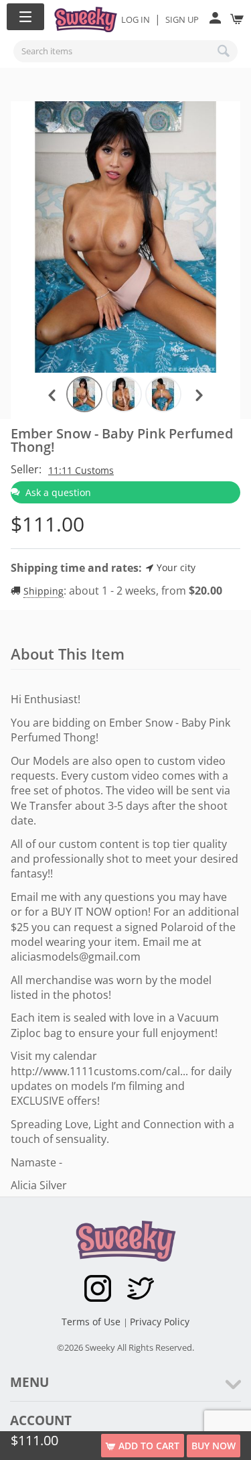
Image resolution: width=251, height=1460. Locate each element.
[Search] (224, 51)
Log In (135, 19)
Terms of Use (92, 1321)
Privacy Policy (159, 1321)
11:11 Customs (81, 470)
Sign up (182, 19)
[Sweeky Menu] (25, 16)
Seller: (26, 469)
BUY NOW (213, 1445)
